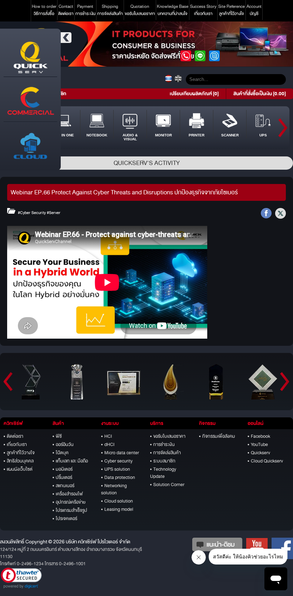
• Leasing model (117, 509)
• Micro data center (120, 452)
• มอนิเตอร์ (63, 469)
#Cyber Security (32, 212)
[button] (21, 578)
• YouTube (258, 444)
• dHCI (107, 444)
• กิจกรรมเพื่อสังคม (217, 436)
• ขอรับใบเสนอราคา (167, 436)
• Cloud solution (117, 501)
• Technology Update (163, 473)
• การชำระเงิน (162, 444)
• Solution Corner (167, 484)
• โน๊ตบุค (61, 452)
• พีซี (57, 436)
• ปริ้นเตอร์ (62, 477)
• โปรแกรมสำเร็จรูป (70, 510)
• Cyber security (117, 461)
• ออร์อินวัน (63, 444)
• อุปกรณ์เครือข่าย (69, 502)
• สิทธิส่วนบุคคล (19, 461)
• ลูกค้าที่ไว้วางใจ (19, 452)
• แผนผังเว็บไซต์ (18, 469)
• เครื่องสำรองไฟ (68, 494)
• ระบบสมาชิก (162, 461)
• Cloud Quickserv (265, 461)
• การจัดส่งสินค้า (165, 452)
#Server (53, 212)
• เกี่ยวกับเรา (15, 444)
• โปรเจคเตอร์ (65, 518)
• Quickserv (259, 452)
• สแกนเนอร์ (63, 485)
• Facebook (259, 436)
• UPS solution (115, 469)
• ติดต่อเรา (13, 436)
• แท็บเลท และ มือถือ (70, 461)
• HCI (106, 436)
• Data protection (118, 477)
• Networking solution (114, 489)
